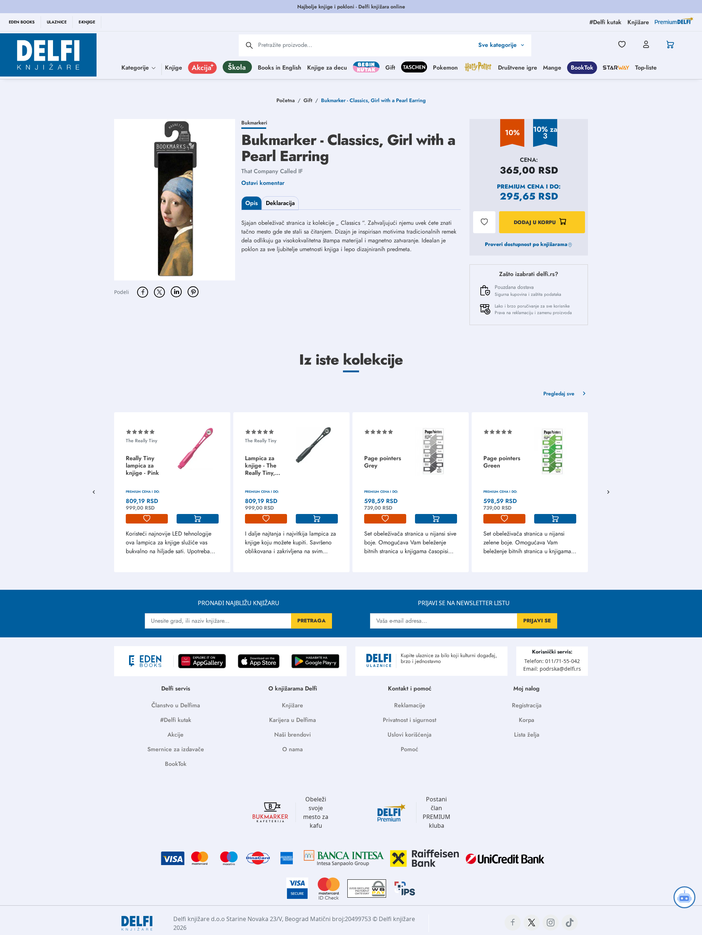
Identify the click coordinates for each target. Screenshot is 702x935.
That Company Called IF (272, 171)
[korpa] (198, 519)
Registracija (526, 705)
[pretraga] (249, 45)
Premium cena (520, 186)
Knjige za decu (327, 67)
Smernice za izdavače (175, 749)
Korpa (526, 720)
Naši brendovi (292, 734)
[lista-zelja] (147, 519)
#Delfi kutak (175, 720)
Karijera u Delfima (292, 720)
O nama (292, 749)
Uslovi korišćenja (409, 734)
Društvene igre (517, 67)
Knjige (173, 67)
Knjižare (292, 705)
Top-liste (646, 67)
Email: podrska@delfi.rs (552, 668)
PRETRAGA (311, 620)
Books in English (279, 67)
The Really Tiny (141, 440)
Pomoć (409, 749)
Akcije (175, 734)
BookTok (582, 67)
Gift (390, 67)
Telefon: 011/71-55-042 (552, 661)
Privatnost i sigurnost (409, 720)
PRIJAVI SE (537, 620)
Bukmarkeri (254, 122)
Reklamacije (409, 705)
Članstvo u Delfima (175, 705)
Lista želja (526, 734)
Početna (285, 100)
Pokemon (445, 67)
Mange (552, 67)
